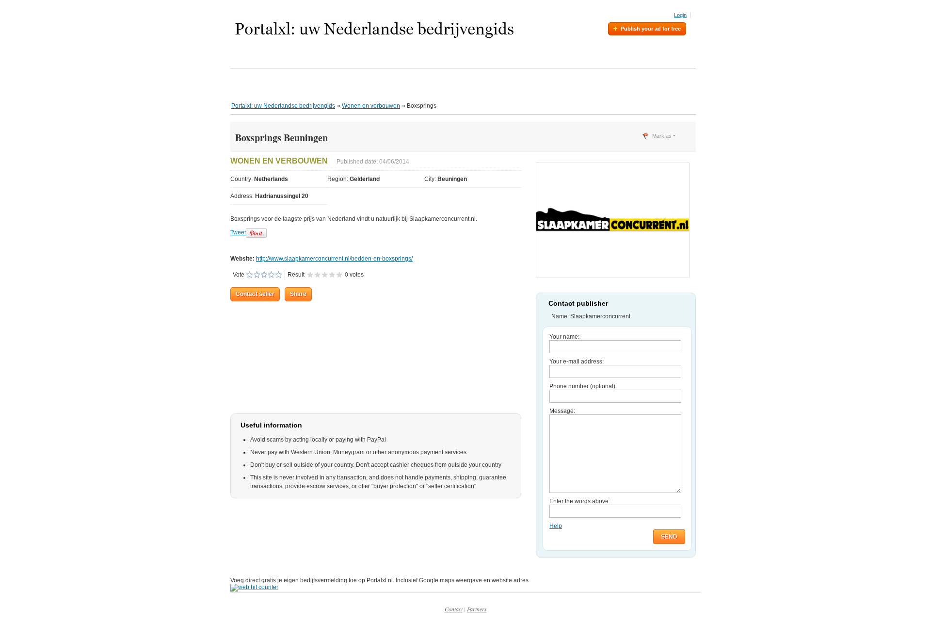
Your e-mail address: (576, 361)
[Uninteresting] (253, 275)
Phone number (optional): (583, 386)
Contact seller (255, 294)
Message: (562, 411)
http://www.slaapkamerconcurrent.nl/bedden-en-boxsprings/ (334, 258)
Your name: (564, 336)
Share (298, 294)
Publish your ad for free (651, 29)
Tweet (238, 232)
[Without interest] (249, 275)
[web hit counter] (254, 587)
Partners (477, 609)
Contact (454, 609)
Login (680, 15)
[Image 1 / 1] (613, 276)
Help (555, 526)
